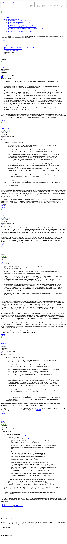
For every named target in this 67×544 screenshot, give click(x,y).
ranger (3, 253)
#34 (2, 262)
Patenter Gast (5, 128)
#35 (2, 353)
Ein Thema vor (18, 506)
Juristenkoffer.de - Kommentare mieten (20, 20)
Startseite (6, 46)
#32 (2, 137)
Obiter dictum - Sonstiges (11, 50)
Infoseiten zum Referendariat (17, 23)
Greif (2, 421)
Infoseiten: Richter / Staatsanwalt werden (20, 31)
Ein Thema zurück (7, 506)
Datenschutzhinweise (18, 539)
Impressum (5, 542)
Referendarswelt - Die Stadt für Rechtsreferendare (23, 30)
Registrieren (16, 36)
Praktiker (3, 215)
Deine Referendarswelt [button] (12, 19)
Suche (7, 17)
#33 (2, 224)
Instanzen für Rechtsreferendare (13, 49)
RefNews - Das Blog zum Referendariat (20, 22)
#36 (2, 430)
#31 (2, 77)
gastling (3, 67)
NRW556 (3, 343)
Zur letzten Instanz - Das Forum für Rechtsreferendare (19, 47)
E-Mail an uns (6, 539)
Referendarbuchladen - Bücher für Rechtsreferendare (24, 25)
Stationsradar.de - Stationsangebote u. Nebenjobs (22, 27)
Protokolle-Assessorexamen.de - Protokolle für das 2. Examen (26, 28)
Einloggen (5, 36)
